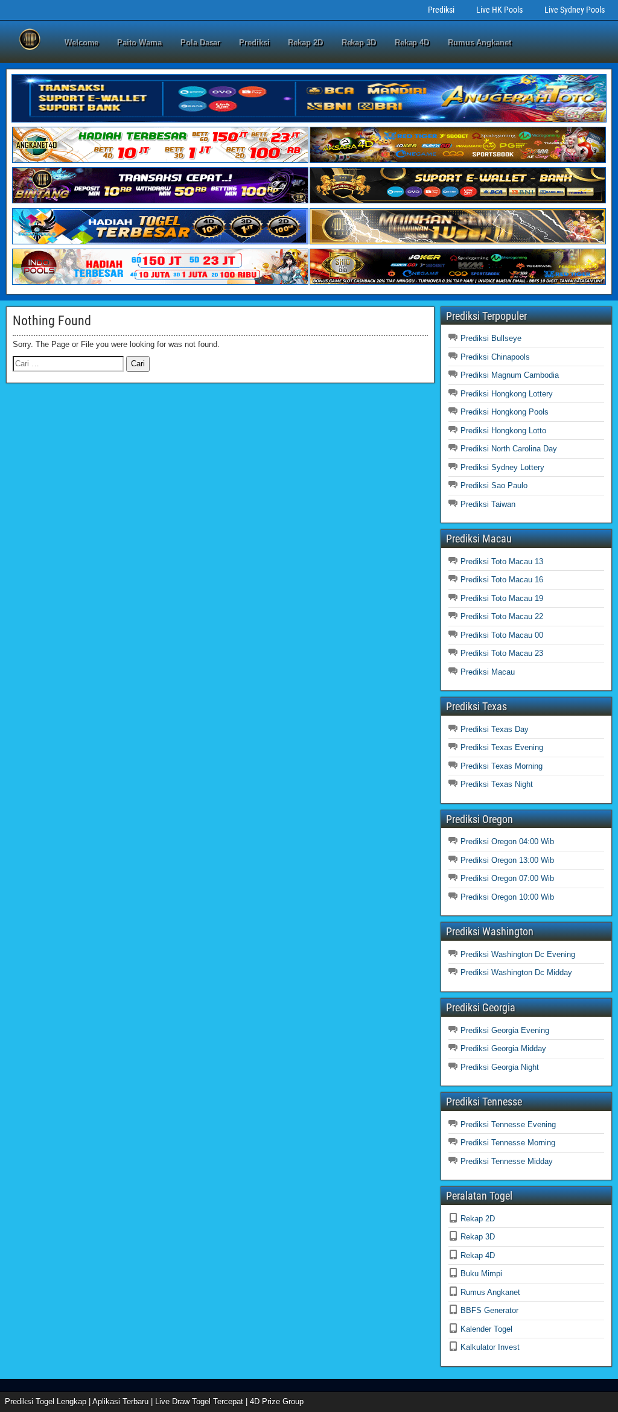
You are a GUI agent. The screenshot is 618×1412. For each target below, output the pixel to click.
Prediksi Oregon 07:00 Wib (507, 878)
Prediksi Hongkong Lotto (503, 430)
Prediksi (441, 9)
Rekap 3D (359, 42)
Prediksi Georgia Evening (504, 1030)
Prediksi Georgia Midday (503, 1048)
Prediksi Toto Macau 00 (501, 635)
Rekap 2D (305, 42)
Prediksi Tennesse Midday (506, 1161)
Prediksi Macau (487, 671)
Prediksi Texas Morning (501, 766)
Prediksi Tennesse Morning (507, 1142)
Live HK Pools (499, 9)
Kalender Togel (486, 1329)
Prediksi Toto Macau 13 (501, 561)
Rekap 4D (412, 42)
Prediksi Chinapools (495, 356)
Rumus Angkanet (479, 42)
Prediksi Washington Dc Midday (516, 972)
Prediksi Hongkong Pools (504, 411)
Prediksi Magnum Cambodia (509, 375)
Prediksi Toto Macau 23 (501, 653)
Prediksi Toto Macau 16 (501, 579)
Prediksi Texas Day (494, 729)
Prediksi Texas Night (496, 784)
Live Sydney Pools (574, 9)
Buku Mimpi (481, 1273)
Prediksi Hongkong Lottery (506, 393)
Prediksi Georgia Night (499, 1067)
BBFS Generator (489, 1310)
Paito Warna (139, 42)
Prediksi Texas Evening (501, 747)
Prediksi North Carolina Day (508, 448)
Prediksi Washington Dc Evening (517, 954)
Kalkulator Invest (490, 1347)
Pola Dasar (200, 42)
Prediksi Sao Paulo (493, 485)
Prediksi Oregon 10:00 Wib (507, 897)
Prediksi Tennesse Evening (508, 1124)
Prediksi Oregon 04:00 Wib (507, 841)
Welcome (81, 42)
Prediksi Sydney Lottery (502, 467)
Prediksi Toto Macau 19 (501, 598)
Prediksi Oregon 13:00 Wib (507, 860)
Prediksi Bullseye (490, 338)
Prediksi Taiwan (487, 504)
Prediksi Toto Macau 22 (501, 616)
